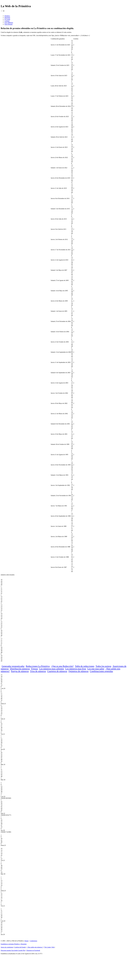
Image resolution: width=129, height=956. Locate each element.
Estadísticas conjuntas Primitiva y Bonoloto (14, 944)
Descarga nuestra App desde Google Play (13, 950)
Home (26, 941)
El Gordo (7, 19)
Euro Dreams (8, 24)
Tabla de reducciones (84, 666)
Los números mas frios (75, 668)
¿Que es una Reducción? (62, 666)
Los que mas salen (95, 668)
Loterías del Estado (20, 947)
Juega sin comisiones (7, 947)
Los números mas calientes (51, 668)
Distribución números (20, 668)
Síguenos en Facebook (33, 950)
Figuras (34, 668)
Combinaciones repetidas (101, 671)
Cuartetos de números (57, 671)
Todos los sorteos (103, 666)
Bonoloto (7, 17)
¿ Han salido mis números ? (35, 947)
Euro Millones (9, 22)
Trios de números (38, 671)
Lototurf (7, 21)
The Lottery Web (49, 947)
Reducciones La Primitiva (38, 666)
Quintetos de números (78, 671)
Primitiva (7, 16)
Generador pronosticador (13, 666)
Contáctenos (33, 941)
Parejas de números (20, 671)
